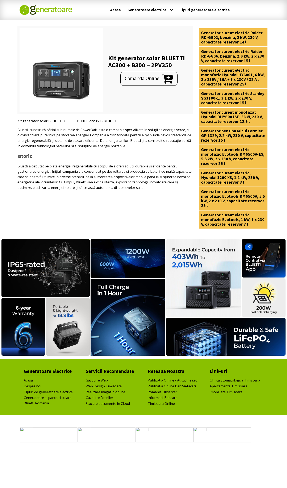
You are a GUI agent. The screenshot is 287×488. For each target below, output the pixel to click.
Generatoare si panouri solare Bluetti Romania (47, 400)
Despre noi (32, 386)
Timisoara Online (161, 403)
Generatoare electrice (147, 10)
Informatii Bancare (162, 397)
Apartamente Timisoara (228, 386)
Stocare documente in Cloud (108, 403)
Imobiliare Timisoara (226, 392)
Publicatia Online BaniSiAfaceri (172, 386)
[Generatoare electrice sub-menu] (172, 10)
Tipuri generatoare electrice (205, 10)
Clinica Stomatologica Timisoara (235, 380)
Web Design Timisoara (104, 386)
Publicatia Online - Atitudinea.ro (172, 380)
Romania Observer (162, 392)
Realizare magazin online (105, 392)
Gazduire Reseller (99, 397)
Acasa (115, 10)
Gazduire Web (97, 380)
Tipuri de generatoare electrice (48, 392)
